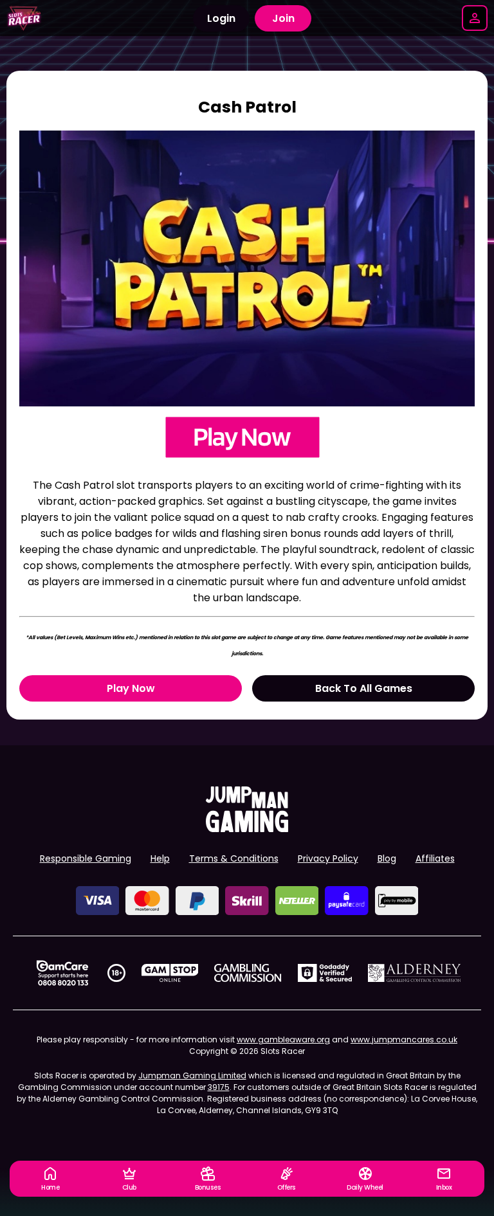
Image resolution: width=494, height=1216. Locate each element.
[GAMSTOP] (170, 973)
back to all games (363, 688)
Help (160, 858)
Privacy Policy (328, 858)
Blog (387, 858)
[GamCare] (62, 973)
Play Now (131, 688)
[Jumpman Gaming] (247, 828)
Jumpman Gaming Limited (192, 1075)
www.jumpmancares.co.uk (404, 1039)
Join (283, 18)
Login (221, 18)
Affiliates (435, 858)
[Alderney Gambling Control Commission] (414, 973)
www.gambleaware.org (283, 1039)
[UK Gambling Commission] (247, 973)
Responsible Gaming (85, 858)
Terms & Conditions (234, 858)
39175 (219, 1087)
